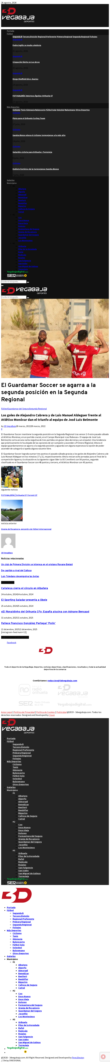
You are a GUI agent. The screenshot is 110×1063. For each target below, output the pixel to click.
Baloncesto (19, 772)
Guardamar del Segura (28, 235)
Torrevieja (23, 269)
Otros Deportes (21, 784)
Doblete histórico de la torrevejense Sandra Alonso (36, 169)
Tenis (15, 767)
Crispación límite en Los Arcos (26, 62)
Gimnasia (17, 770)
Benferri (22, 200)
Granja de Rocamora (27, 232)
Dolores (21, 226)
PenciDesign (78, 1057)
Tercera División (21, 747)
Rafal (20, 252)
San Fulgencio (24, 260)
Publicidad (61, 712)
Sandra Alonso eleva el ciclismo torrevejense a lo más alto (39, 135)
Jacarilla (22, 237)
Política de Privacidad (24, 712)
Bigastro (22, 206)
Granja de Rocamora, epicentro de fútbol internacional (26, 529)
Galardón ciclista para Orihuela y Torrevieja (32, 152)
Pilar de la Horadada (27, 249)
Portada (10, 31)
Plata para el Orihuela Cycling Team (29, 118)
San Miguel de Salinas (28, 266)
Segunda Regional (38, 408)
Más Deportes (13, 107)
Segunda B (17, 39)
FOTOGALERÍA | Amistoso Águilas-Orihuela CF (33, 96)
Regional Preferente (23, 749)
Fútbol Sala (18, 775)
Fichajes (17, 758)
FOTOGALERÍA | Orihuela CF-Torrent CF (19, 495)
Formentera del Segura (28, 229)
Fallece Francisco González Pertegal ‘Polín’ (28, 623)
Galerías (10, 180)
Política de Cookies (45, 712)
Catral (21, 212)
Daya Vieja (23, 223)
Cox (20, 217)
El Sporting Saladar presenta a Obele (24, 600)
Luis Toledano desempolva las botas (20, 576)
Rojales (21, 258)
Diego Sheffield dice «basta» (25, 79)
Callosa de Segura (26, 209)
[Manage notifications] (103, 1056)
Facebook (11, 642)
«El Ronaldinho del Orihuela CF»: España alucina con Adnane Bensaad (45, 611)
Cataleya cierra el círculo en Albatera (24, 588)
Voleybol (17, 778)
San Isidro (22, 263)
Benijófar (22, 203)
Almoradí (22, 194)
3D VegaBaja (10, 426)
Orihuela (22, 246)
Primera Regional (22, 752)
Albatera (22, 189)
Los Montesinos (25, 240)
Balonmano (19, 781)
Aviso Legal (6, 712)
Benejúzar (23, 197)
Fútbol (10, 34)
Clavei (52, 715)
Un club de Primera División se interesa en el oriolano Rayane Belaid (37, 564)
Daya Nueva (23, 220)
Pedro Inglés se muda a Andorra (27, 45)
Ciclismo (16, 113)
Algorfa (21, 192)
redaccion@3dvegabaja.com (62, 680)
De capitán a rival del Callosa (16, 570)
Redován (22, 255)
